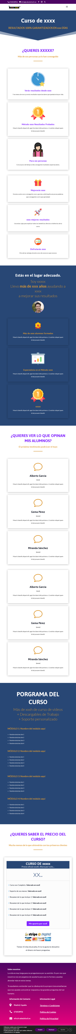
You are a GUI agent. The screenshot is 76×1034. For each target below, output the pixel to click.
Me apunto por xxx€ (38, 923)
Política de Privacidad (49, 1018)
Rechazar (51, 1030)
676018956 (13, 2)
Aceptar (40, 1030)
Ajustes (63, 1030)
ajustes (18, 1032)
